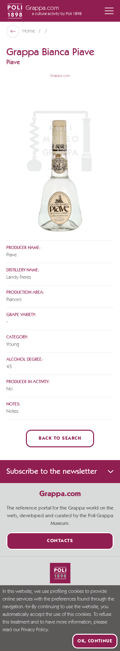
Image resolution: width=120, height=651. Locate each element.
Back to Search (60, 438)
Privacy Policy (34, 629)
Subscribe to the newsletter (51, 471)
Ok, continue (94, 641)
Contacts (60, 541)
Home (29, 31)
